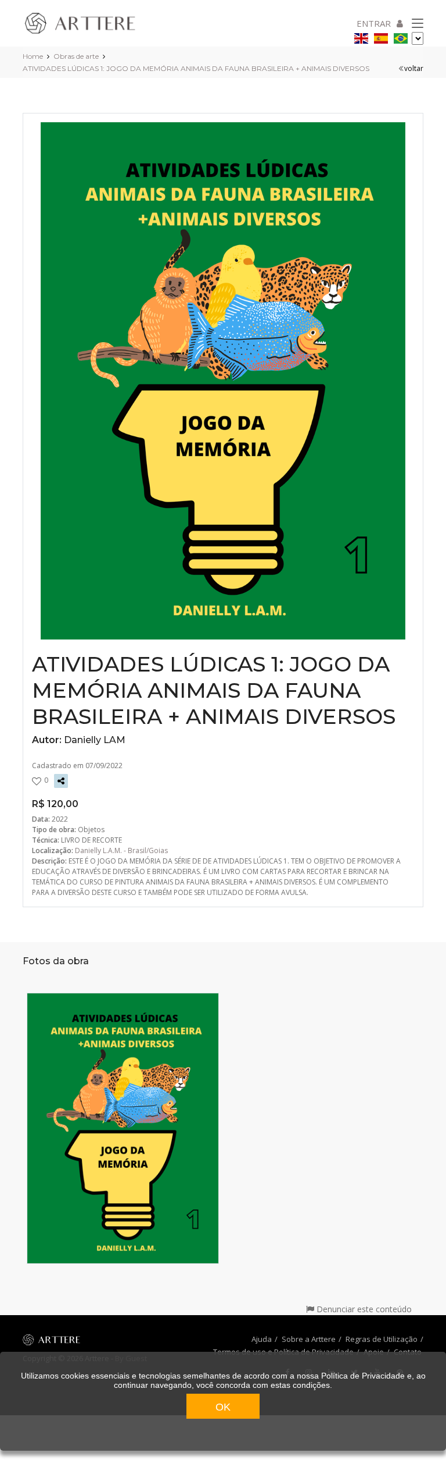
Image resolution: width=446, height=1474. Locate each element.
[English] (361, 36)
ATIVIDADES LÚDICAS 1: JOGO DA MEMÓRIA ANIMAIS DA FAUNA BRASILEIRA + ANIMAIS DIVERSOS (196, 68)
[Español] (381, 36)
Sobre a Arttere (309, 1339)
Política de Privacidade (363, 1375)
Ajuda (261, 1339)
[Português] (400, 36)
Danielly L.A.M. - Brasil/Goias (121, 850)
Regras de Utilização (382, 1339)
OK (223, 1407)
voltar (413, 68)
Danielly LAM (94, 739)
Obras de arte (76, 56)
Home (33, 56)
